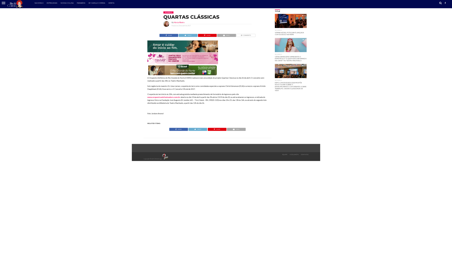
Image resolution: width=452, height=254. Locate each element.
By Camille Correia (97, 3)
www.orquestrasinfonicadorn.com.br (163, 97)
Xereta (111, 3)
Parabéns (81, 3)
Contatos (304, 154)
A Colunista (294, 154)
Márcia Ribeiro (179, 22)
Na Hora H (39, 3)
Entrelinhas (52, 3)
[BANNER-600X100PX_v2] (182, 63)
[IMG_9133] (182, 51)
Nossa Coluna (67, 3)
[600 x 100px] (182, 75)
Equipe (284, 154)
